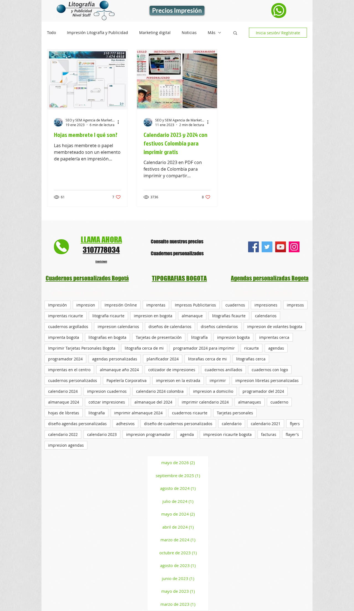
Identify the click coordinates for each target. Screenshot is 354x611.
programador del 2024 (263, 391)
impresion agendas (66, 445)
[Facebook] (253, 246)
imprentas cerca (274, 337)
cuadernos (235, 305)
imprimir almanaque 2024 (138, 412)
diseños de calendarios (170, 326)
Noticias (189, 32)
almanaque (192, 315)
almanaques (249, 402)
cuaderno (279, 402)
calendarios (266, 315)
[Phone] (278, 10)
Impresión (57, 305)
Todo (51, 32)
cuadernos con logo (270, 369)
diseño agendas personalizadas (77, 423)
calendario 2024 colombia (160, 391)
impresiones (265, 305)
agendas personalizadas (114, 359)
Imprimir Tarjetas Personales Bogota (81, 348)
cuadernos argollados (68, 326)
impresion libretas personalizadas (267, 380)
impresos (295, 305)
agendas (276, 348)
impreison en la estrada (178, 380)
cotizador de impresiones (171, 369)
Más (211, 32)
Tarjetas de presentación (159, 337)
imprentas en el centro (69, 369)
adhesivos (125, 423)
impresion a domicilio (213, 391)
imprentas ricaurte (65, 315)
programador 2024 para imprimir (204, 348)
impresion (85, 305)
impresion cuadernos (107, 391)
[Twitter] (267, 246)
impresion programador (148, 434)
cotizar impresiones (106, 402)
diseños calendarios (219, 326)
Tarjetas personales (235, 412)
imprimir (218, 380)
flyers (295, 423)
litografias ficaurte (229, 315)
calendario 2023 (102, 434)
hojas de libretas (63, 412)
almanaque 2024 (63, 402)
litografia (96, 412)
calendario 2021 (265, 423)
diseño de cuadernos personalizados (178, 423)
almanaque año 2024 (119, 369)
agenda (187, 434)
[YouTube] (280, 246)
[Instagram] (294, 246)
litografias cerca (251, 359)
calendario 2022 (63, 434)
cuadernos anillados (223, 369)
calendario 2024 (63, 391)
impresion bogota (233, 337)
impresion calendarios (118, 326)
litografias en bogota (107, 337)
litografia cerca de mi (144, 348)
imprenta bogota (63, 337)
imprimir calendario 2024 (205, 402)
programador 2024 (65, 359)
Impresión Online (121, 305)
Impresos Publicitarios (195, 305)
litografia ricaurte (108, 315)
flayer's (292, 434)
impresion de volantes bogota (274, 326)
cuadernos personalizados (72, 380)
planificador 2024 (163, 359)
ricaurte (251, 348)
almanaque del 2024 (153, 402)
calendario (231, 423)
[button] (235, 33)
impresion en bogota (153, 315)
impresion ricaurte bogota (227, 434)
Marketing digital (155, 32)
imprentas (155, 305)
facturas (268, 434)
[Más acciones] (120, 122)
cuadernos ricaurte (189, 412)
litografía (199, 337)
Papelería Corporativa (126, 380)
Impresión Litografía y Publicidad (97, 32)
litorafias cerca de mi (207, 359)
